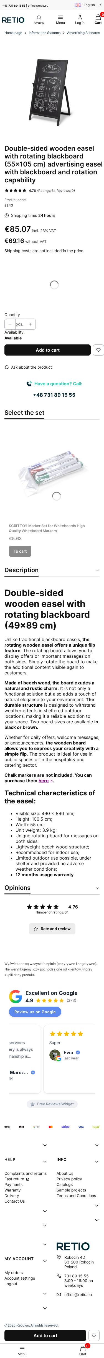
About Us (65, 1173)
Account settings (19, 1278)
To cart (20, 551)
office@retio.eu (38, 5)
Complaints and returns (25, 1173)
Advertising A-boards (83, 33)
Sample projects (71, 1190)
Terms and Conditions (76, 1195)
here (44, 780)
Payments (13, 1184)
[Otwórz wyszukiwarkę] (39, 20)
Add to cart (48, 350)
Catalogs (65, 1184)
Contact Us (14, 1201)
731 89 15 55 (76, 1275)
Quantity (12, 314)
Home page (13, 33)
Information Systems (44, 33)
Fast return (14, 1178)
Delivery (11, 1195)
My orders (13, 1272)
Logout (10, 1283)
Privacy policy (69, 1178)
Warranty (12, 1190)
